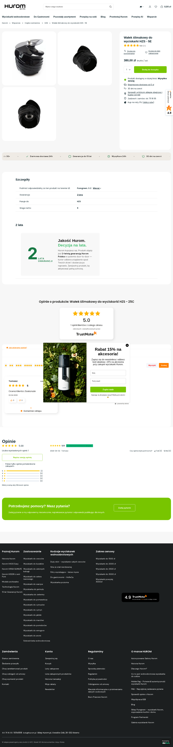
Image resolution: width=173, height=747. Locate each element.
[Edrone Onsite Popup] (86, 373)
